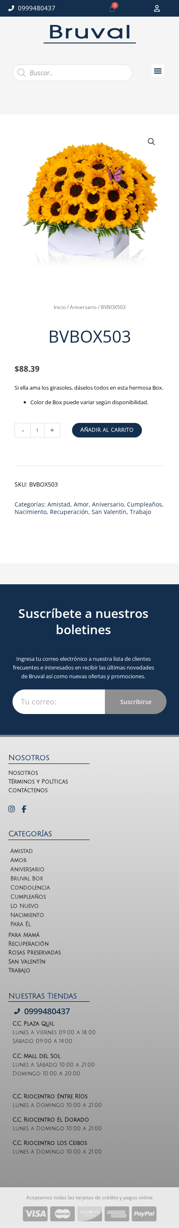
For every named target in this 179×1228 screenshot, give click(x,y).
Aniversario (83, 307)
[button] (158, 70)
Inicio (60, 307)
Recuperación (69, 512)
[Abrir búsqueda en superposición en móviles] (72, 72)
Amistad (58, 504)
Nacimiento (31, 512)
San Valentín (109, 512)
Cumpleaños (144, 504)
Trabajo (140, 512)
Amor (81, 504)
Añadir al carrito (107, 430)
